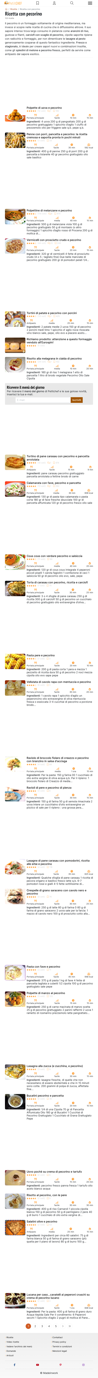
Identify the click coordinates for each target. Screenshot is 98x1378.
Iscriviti (76, 400)
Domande (11, 1351)
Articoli (10, 1355)
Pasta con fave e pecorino (43, 966)
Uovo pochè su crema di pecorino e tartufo (54, 1171)
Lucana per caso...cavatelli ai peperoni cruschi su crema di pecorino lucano (58, 1296)
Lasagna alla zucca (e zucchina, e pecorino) (55, 1066)
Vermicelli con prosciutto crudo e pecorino (54, 240)
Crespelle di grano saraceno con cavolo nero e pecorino (56, 892)
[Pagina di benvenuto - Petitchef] (6, 9)
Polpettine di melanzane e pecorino (49, 210)
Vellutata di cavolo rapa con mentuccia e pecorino (59, 681)
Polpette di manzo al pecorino (46, 993)
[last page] (69, 1326)
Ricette (10, 1337)
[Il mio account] (54, 3)
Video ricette (13, 1342)
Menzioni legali (59, 1351)
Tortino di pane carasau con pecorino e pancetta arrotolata (58, 458)
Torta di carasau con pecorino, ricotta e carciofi (57, 582)
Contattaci (57, 1337)
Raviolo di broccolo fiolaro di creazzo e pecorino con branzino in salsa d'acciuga (58, 759)
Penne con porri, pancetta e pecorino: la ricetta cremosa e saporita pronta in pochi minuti (57, 136)
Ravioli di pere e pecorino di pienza (49, 787)
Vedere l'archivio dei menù (19, 1346)
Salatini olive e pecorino (42, 1221)
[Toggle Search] (71, 3)
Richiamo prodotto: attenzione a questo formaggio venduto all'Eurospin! (59, 341)
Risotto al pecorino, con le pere (47, 1195)
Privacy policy (59, 1342)
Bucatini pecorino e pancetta (45, 1095)
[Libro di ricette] (37, 3)
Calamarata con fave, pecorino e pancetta (54, 483)
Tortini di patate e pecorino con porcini (52, 313)
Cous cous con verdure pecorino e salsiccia (54, 556)
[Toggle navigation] (90, 3)
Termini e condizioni (62, 1346)
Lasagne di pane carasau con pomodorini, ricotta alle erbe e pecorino (58, 862)
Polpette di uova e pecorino (44, 107)
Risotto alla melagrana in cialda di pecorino (54, 358)
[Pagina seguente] (63, 1326)
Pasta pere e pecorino (41, 655)
